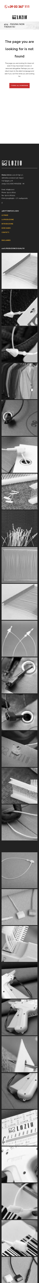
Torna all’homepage (19, 85)
